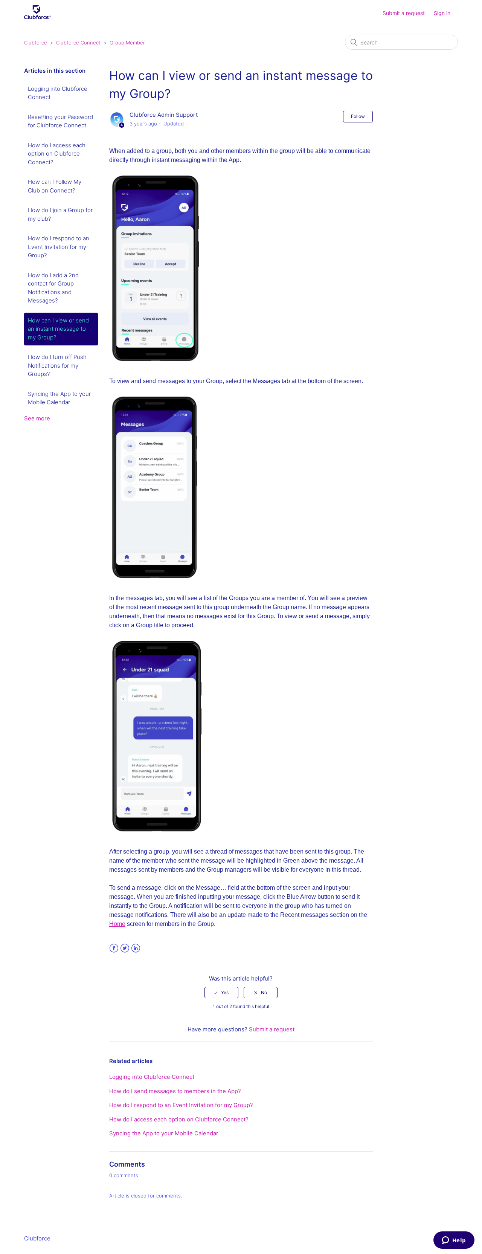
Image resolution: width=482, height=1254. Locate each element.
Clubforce (35, 43)
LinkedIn (135, 948)
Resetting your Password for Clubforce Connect (60, 121)
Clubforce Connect (78, 43)
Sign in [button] (442, 13)
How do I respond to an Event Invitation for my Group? (58, 247)
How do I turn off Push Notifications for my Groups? (57, 365)
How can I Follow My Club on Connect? (54, 186)
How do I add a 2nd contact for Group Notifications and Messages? (53, 288)
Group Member (127, 43)
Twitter (125, 948)
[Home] (37, 17)
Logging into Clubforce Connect (57, 93)
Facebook (114, 948)
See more (37, 418)
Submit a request (404, 13)
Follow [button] (358, 116)
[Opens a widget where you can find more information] (453, 1240)
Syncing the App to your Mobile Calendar (59, 398)
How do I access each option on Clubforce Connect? (56, 154)
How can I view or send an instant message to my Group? (58, 329)
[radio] (221, 992)
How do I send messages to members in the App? (175, 1091)
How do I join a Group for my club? (60, 214)
